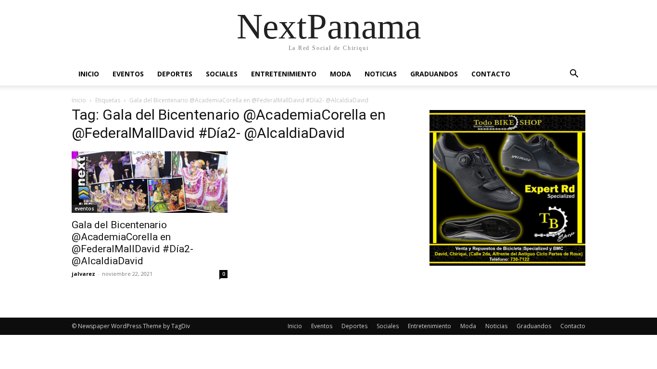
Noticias (381, 73)
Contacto (490, 73)
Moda (340, 73)
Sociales (222, 73)
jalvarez (83, 273)
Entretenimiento (283, 73)
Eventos (128, 73)
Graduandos (434, 73)
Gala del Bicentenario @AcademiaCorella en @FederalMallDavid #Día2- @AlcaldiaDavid (132, 243)
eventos (84, 208)
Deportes (174, 73)
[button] (573, 74)
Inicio (88, 73)
